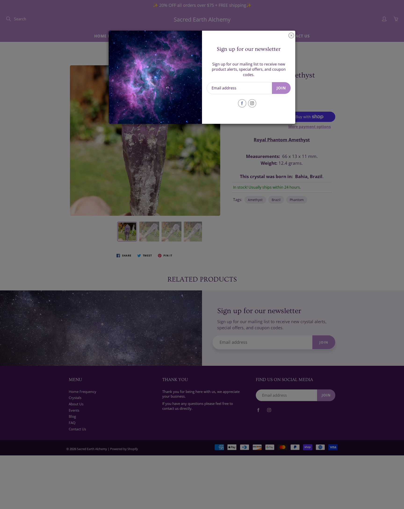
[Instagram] (252, 103)
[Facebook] (242, 103)
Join (281, 88)
